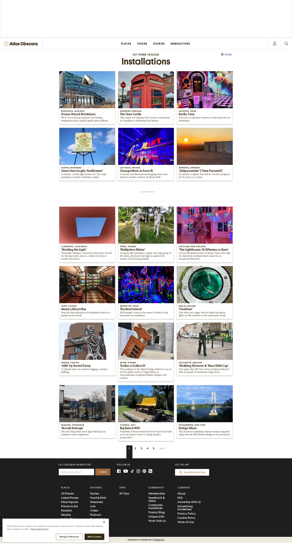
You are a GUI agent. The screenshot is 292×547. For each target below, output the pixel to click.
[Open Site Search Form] (286, 43)
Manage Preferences (69, 537)
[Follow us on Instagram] (138, 471)
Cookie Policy (186, 517)
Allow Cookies (94, 537)
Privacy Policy (186, 513)
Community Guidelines (155, 507)
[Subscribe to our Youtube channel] (125, 471)
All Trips (124, 493)
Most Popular (69, 502)
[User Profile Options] (274, 43)
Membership (156, 493)
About (181, 493)
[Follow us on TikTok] (132, 472)
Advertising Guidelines (185, 508)
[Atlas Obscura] (21, 44)
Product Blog (156, 512)
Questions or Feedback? (146, 539)
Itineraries (96, 502)
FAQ (179, 497)
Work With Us (157, 520)
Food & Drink (98, 497)
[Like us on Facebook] (119, 471)
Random (66, 510)
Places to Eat (69, 506)
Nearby (66, 514)
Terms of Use (185, 522)
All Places (67, 493)
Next (163, 449)
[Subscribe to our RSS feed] (150, 471)
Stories (94, 493)
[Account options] (274, 44)
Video (94, 510)
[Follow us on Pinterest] (144, 471)
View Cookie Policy (39, 529)
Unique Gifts (156, 516)
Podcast (95, 514)
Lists (93, 506)
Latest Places (70, 497)
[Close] (104, 522)
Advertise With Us (189, 502)
